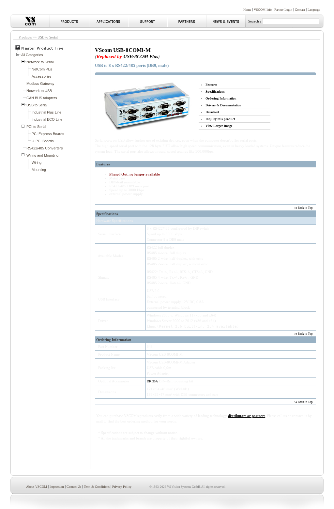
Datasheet (212, 112)
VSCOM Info (263, 9)
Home (247, 9)
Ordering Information (220, 98)
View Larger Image (218, 126)
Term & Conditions (97, 486)
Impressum (57, 486)
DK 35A (152, 381)
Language (314, 9)
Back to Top (305, 207)
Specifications (215, 91)
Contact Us (74, 486)
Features (211, 84)
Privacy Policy (121, 486)
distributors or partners (246, 416)
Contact (300, 9)
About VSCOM (36, 486)
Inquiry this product (220, 119)
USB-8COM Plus (140, 56)
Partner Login (283, 9)
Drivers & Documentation (223, 105)
